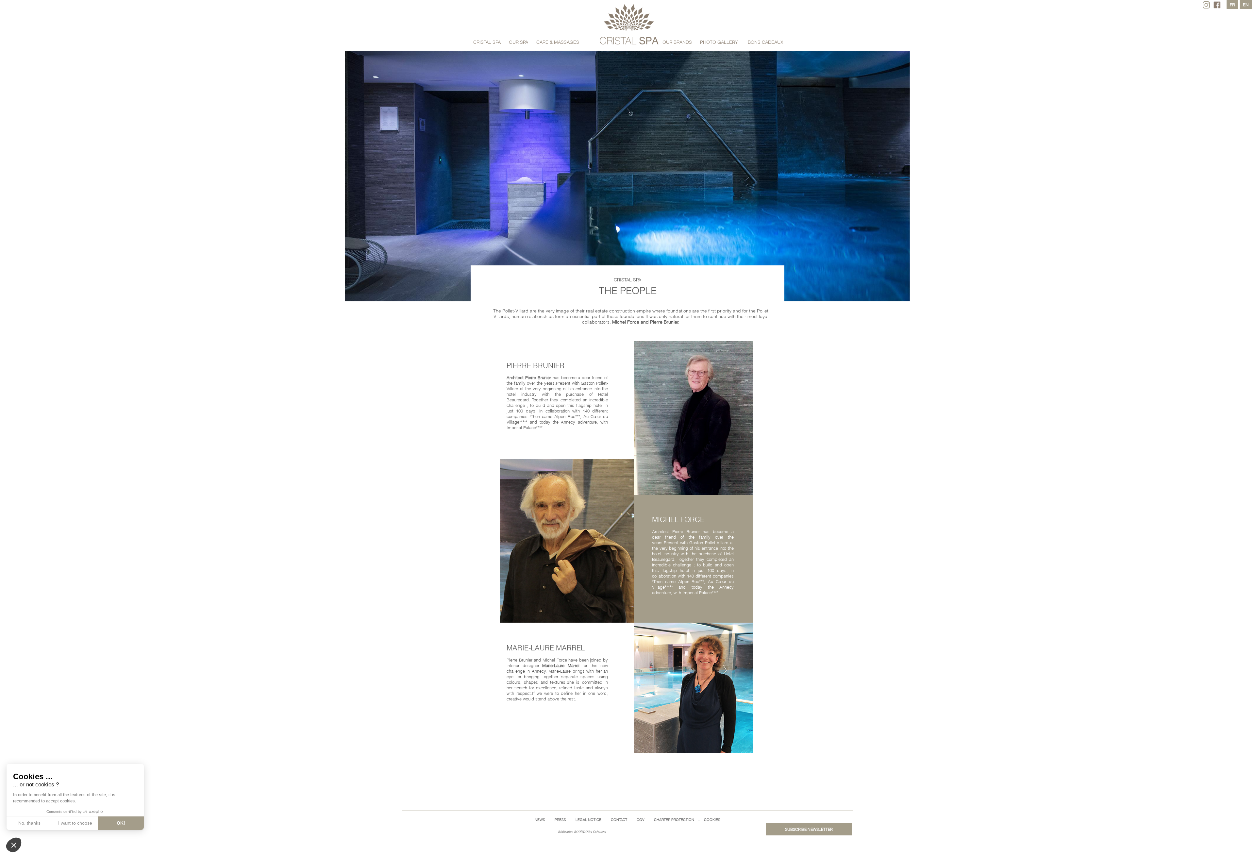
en (1245, 4)
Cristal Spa (487, 42)
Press (560, 819)
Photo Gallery (719, 42)
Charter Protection (674, 819)
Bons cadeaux (765, 42)
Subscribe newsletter (809, 829)
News (540, 819)
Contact (619, 819)
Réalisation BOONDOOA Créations (582, 831)
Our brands (677, 42)
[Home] (629, 24)
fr (1232, 4)
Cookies (712, 819)
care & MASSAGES (557, 42)
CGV (640, 819)
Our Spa (518, 42)
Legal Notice (588, 819)
